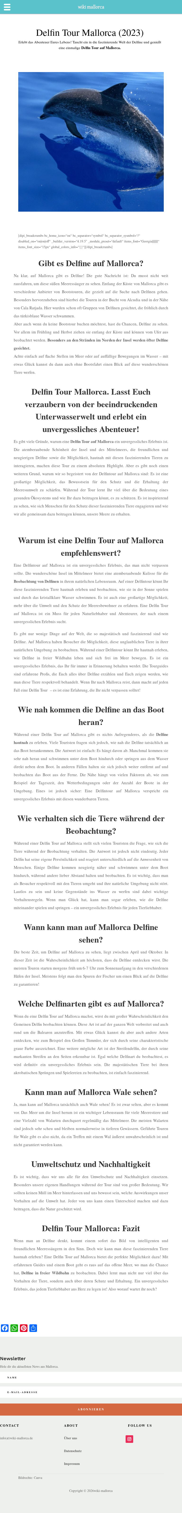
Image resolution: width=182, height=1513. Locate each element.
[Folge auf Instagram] (129, 1439)
